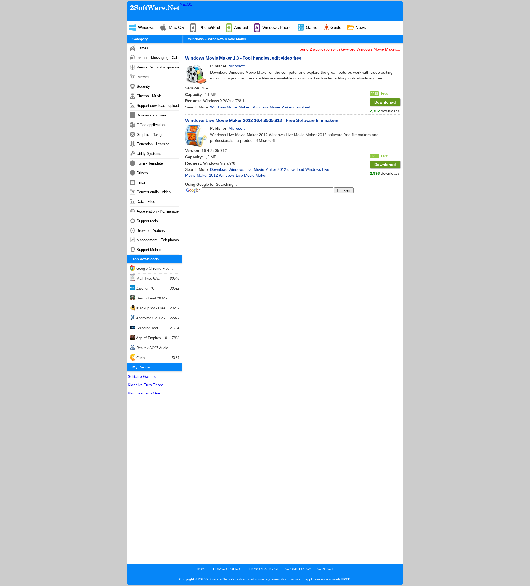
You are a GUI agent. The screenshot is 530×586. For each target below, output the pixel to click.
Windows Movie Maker (227, 39)
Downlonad (385, 102)
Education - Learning (153, 144)
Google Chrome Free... (154, 268)
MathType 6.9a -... (150, 278)
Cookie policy (298, 569)
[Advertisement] (154, 481)
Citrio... (141, 358)
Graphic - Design (150, 134)
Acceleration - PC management (158, 211)
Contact (325, 569)
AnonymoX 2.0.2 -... (151, 318)
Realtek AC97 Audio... (153, 348)
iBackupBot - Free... (152, 308)
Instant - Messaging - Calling (158, 57)
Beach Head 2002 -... (152, 298)
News (360, 27)
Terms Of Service (263, 569)
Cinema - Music (149, 96)
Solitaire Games (142, 376)
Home (202, 569)
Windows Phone (276, 27)
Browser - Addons (151, 231)
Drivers (142, 173)
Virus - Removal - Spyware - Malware (158, 67)
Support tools (147, 221)
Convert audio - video (154, 192)
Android (240, 27)
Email (141, 183)
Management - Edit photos (158, 240)
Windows (146, 27)
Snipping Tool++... (150, 328)
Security (143, 86)
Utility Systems (149, 154)
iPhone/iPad (208, 27)
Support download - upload (158, 106)
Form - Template (150, 163)
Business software (151, 115)
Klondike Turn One (144, 393)
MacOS (185, 4)
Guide (335, 27)
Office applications (151, 125)
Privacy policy (226, 569)
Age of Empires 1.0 (151, 338)
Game (311, 27)
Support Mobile (149, 250)
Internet (143, 77)
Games (142, 48)
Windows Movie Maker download (281, 107)
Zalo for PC (145, 288)
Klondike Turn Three (145, 385)
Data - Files (146, 202)
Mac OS (176, 27)
